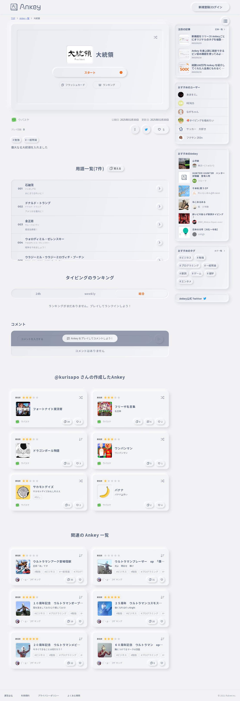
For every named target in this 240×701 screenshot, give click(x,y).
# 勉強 (16, 140)
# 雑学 (210, 273)
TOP (13, 18)
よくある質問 (73, 695)
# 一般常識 (31, 140)
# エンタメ (185, 281)
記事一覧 (219, 29)
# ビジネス (185, 257)
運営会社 (8, 695)
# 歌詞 (183, 273)
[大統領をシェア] (146, 129)
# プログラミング (189, 265)
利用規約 (25, 695)
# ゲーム (196, 273)
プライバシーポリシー (48, 695)
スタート (90, 72)
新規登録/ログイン (210, 7)
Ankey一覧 (24, 18)
